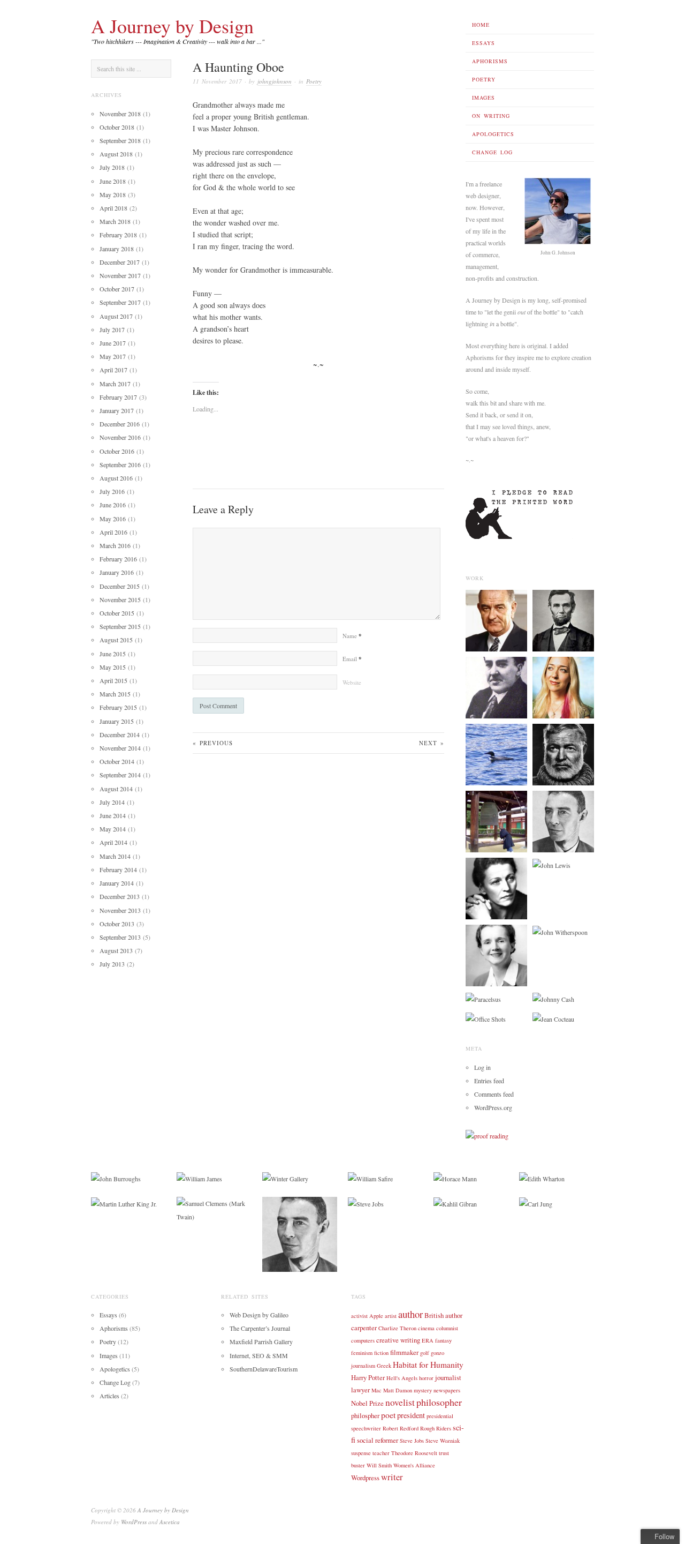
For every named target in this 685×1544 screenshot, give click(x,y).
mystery (423, 1390)
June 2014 (113, 815)
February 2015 (118, 707)
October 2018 (117, 127)
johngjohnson (274, 81)
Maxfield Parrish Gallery (261, 1341)
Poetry (484, 79)
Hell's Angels (401, 1378)
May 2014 (113, 829)
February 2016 (118, 558)
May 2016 (113, 518)
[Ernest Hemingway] (563, 753)
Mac (376, 1390)
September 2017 (120, 302)
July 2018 (112, 167)
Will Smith (379, 1465)
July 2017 (112, 329)
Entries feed (489, 1080)
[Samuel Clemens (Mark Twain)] (214, 1209)
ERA (427, 1340)
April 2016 (113, 532)
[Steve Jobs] (366, 1203)
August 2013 (116, 950)
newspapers (446, 1390)
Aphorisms (490, 61)
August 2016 (116, 478)
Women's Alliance (414, 1465)
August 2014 (116, 788)
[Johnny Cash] (553, 998)
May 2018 (113, 194)
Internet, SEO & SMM (259, 1355)
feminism (361, 1352)
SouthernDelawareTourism (264, 1369)
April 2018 (113, 208)
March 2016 (115, 545)
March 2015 (115, 693)
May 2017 (113, 356)
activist (359, 1316)
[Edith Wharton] (542, 1178)
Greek (384, 1365)
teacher (381, 1453)
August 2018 (116, 153)
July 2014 (112, 802)
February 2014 (118, 869)
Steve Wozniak (442, 1440)
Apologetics (493, 134)
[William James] (199, 1178)
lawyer (360, 1390)
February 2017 (118, 397)
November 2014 (120, 748)
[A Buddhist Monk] (496, 820)
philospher (365, 1415)
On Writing (491, 115)
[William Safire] (370, 1178)
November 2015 (120, 599)
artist (391, 1316)
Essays (483, 43)
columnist (447, 1328)
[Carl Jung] (535, 1203)
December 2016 (120, 423)
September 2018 (120, 140)
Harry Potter (368, 1377)
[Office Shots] (486, 1018)
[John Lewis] (551, 864)
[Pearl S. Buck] (496, 887)
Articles (109, 1395)
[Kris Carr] (563, 687)
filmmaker (404, 1352)
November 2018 (120, 113)
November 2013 (120, 910)
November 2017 (120, 275)
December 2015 (120, 586)
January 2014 (117, 883)
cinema (426, 1328)
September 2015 (120, 626)
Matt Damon (397, 1390)
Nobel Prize (367, 1403)
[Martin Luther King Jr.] (124, 1203)
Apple (376, 1316)
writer (392, 1477)
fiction (381, 1352)
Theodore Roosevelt (414, 1453)
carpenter (364, 1327)
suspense (361, 1453)
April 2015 (113, 680)
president (411, 1415)
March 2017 (115, 383)
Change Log (492, 152)
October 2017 (117, 288)
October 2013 (117, 923)
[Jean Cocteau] (553, 1018)
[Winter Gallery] (285, 1178)
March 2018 (115, 221)
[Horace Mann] (455, 1178)
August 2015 (116, 639)
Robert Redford (400, 1428)
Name (352, 636)
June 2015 (113, 653)
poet (388, 1415)
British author (443, 1315)
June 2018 (113, 181)
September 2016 (120, 464)
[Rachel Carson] (496, 954)
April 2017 (113, 369)
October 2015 (117, 613)
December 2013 (120, 896)
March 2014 (115, 856)
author (410, 1314)
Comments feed (494, 1094)
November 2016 (120, 437)
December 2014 (120, 734)
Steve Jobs (412, 1440)
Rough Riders (435, 1428)
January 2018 (117, 248)
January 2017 (117, 410)
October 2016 (117, 451)
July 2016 (112, 491)
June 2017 (113, 343)
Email (352, 659)
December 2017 (120, 262)
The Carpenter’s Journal (260, 1328)
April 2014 (113, 842)
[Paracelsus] (483, 998)
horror (426, 1378)
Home (481, 24)
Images (483, 97)
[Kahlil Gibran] (455, 1203)
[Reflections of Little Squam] (496, 753)
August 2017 (116, 316)
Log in (482, 1067)
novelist (400, 1402)
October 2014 (117, 761)
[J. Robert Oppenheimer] (563, 820)
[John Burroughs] (116, 1178)
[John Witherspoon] (560, 931)
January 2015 (117, 721)
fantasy (443, 1340)
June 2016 (113, 504)
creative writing (398, 1340)
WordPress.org (493, 1107)
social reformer (377, 1440)
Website (351, 682)
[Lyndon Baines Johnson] (496, 620)
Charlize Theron (397, 1328)
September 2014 (120, 774)
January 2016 (117, 572)
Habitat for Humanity (428, 1364)
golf (424, 1352)
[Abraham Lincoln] (563, 620)
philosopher (439, 1402)
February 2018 (118, 234)
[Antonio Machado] (496, 687)
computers (363, 1340)
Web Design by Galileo (259, 1314)
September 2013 (120, 937)
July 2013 (112, 964)
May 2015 (113, 667)
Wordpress (365, 1477)
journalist (448, 1377)
